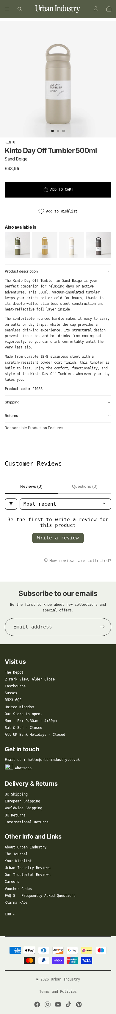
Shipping (12, 402)
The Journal (16, 854)
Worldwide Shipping (23, 808)
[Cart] (108, 9)
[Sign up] (102, 627)
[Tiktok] (68, 1004)
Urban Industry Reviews (28, 868)
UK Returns (15, 815)
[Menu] (7, 9)
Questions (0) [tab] (85, 486)
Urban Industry (65, 979)
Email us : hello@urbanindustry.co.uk (42, 760)
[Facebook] (37, 1004)
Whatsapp (23, 768)
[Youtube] (58, 1004)
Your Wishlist (18, 861)
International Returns (26, 822)
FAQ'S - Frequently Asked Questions (40, 896)
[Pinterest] (78, 1004)
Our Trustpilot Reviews (28, 875)
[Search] (19, 9)
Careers (12, 882)
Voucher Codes (18, 889)
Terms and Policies (58, 991)
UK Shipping (16, 794)
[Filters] (11, 504)
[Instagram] (47, 1004)
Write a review (58, 538)
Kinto (10, 142)
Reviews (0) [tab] (31, 486)
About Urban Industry (25, 847)
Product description (21, 271)
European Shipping (22, 801)
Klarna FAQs (16, 902)
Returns (11, 415)
